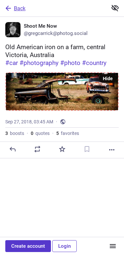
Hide (108, 78)
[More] (112, 150)
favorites (67, 133)
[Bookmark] (87, 149)
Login (64, 246)
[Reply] (13, 149)
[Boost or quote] (37, 149)
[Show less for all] (115, 8)
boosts (14, 133)
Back (19, 8)
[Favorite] (62, 149)
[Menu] (113, 246)
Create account (28, 246)
